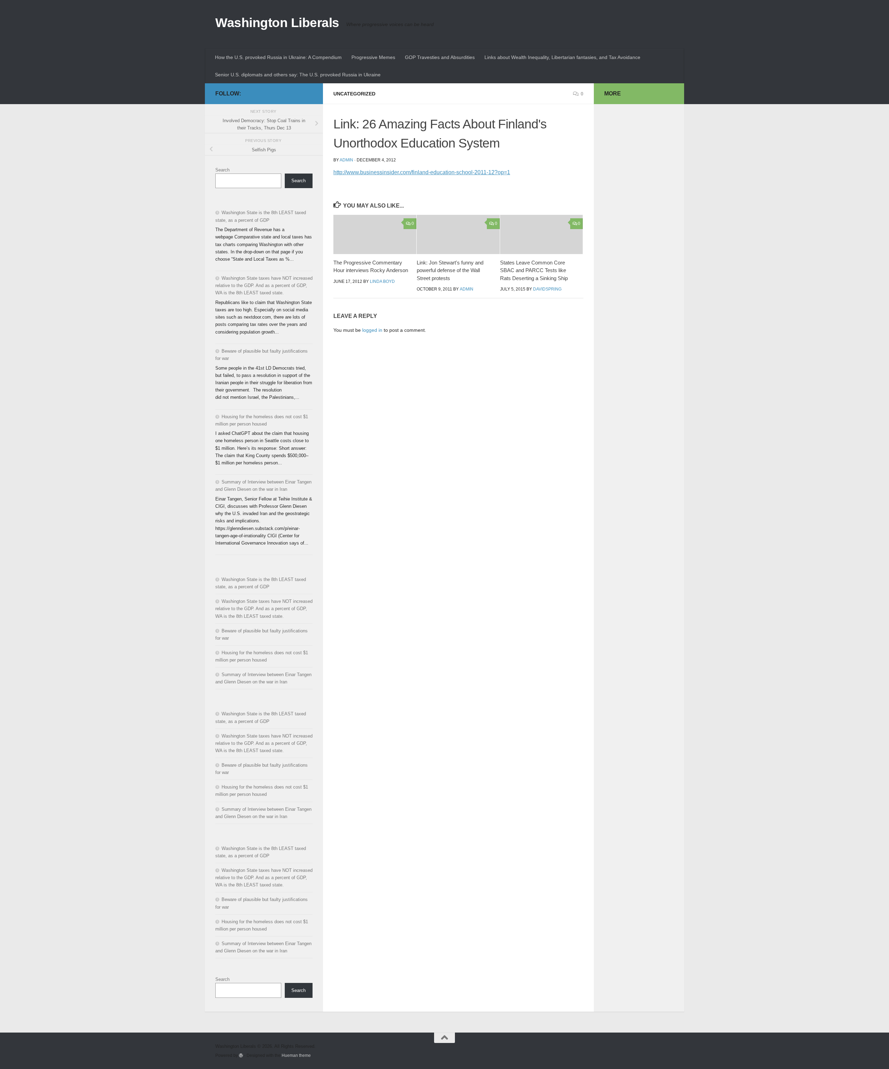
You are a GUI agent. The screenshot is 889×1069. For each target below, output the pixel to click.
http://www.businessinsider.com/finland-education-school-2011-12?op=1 (421, 172)
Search (222, 169)
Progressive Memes (373, 57)
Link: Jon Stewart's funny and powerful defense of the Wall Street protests (450, 270)
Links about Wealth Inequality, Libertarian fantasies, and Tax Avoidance (562, 57)
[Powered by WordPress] (241, 1055)
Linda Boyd (382, 281)
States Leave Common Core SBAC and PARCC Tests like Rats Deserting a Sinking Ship (534, 270)
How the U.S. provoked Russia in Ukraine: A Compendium (278, 57)
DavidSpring (547, 289)
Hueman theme (296, 1055)
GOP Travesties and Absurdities (440, 57)
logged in (372, 330)
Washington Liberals (277, 23)
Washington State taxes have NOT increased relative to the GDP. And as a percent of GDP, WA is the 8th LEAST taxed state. (264, 285)
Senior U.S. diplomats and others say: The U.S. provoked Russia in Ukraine (298, 74)
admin (346, 160)
